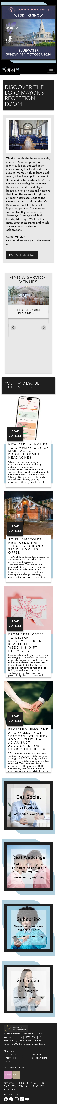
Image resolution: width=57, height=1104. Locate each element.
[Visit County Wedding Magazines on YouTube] (27, 1099)
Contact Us (11, 1055)
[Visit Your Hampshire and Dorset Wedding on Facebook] (6, 1099)
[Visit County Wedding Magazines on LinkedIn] (22, 1099)
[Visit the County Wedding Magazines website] (16, 1074)
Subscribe (35, 1055)
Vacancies (10, 1058)
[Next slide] (43, 327)
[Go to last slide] (13, 327)
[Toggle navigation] (51, 69)
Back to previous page (22, 255)
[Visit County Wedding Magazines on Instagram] (17, 1099)
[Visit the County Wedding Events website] (8, 1074)
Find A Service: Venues (28, 280)
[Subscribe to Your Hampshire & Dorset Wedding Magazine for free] (28, 928)
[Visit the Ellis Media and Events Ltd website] (16, 1029)
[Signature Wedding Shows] (28, 32)
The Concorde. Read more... (28, 312)
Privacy (9, 1062)
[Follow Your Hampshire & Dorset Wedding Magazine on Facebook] (28, 805)
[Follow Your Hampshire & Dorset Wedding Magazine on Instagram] (28, 989)
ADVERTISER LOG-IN (14, 1068)
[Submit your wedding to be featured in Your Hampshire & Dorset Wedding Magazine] (28, 866)
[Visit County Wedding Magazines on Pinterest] (11, 1099)
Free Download (39, 1058)
